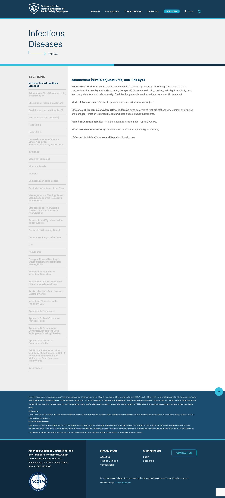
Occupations (107, 464)
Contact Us (153, 11)
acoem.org (98, 400)
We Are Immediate (123, 482)
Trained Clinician (133, 11)
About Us (95, 11)
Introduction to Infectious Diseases (43, 84)
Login (146, 457)
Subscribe (171, 11)
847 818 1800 (44, 466)
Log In (190, 11)
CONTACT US (184, 452)
